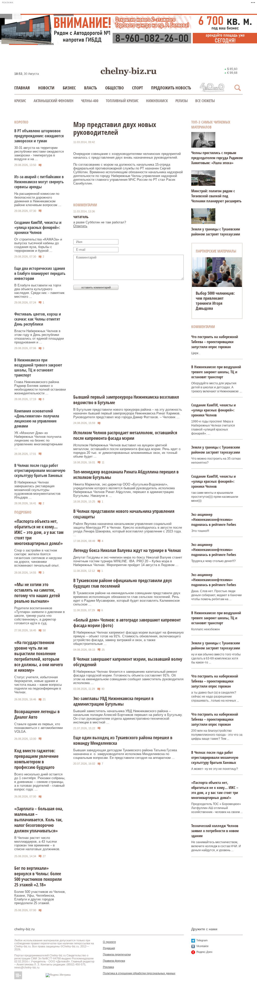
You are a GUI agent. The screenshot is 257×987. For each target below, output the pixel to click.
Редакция (109, 948)
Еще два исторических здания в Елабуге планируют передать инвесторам (40, 273)
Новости (46, 88)
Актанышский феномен (54, 100)
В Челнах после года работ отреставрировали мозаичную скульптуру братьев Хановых (39, 470)
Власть (90, 88)
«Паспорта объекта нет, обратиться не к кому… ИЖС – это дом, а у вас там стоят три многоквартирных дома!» (38, 532)
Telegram (202, 940)
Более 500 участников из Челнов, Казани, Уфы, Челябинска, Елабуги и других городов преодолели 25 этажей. (40, 897)
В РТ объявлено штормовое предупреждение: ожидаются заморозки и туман (39, 136)
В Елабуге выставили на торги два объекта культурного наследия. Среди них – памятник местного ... (39, 290)
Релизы (181, 100)
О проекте (109, 941)
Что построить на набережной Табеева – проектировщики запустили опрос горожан (214, 341)
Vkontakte (202, 946)
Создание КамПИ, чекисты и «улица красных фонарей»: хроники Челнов (37, 227)
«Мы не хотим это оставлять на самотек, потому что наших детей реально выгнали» (37, 592)
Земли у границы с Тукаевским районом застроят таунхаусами (215, 231)
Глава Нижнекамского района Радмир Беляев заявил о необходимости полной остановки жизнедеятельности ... (40, 387)
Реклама (108, 966)
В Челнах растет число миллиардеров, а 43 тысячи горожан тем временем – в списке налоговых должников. (37, 843)
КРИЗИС (20, 100)
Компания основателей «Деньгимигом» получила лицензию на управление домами (36, 418)
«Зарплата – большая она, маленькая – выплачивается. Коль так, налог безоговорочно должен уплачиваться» (38, 820)
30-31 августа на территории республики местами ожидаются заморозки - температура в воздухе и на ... (39, 153)
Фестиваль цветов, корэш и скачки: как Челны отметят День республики (37, 319)
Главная (22, 88)
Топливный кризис (122, 100)
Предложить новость (171, 88)
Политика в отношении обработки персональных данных (139, 973)
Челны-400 (89, 100)
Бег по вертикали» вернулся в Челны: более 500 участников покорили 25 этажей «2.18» (38, 876)
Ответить (80, 226)
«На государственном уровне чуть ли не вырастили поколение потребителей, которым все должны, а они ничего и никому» (38, 656)
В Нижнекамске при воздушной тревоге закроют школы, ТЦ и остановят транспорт (38, 367)
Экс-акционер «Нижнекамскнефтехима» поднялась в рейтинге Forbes (213, 519)
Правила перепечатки (117, 954)
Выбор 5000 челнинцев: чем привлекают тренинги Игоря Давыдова (215, 300)
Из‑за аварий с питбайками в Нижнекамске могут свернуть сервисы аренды (39, 182)
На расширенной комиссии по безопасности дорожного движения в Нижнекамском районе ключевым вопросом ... (37, 199)
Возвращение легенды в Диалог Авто (37, 714)
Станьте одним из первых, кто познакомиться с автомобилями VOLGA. (38, 727)
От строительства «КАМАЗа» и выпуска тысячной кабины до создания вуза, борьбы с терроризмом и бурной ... (38, 245)
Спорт (137, 88)
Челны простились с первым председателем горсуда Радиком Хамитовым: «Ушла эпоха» (217, 157)
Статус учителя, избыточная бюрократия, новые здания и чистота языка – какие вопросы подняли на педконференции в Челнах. (38, 684)
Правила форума (114, 960)
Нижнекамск (157, 100)
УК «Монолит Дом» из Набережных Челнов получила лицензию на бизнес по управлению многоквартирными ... (38, 440)
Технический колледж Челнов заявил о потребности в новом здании (215, 830)
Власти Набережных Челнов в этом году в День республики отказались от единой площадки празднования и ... (39, 336)
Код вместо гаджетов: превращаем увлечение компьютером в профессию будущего (36, 759)
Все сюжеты (205, 100)
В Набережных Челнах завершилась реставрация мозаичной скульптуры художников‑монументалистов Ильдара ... (37, 489)
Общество (114, 88)
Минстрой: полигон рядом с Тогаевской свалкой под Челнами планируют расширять (216, 195)
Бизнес (69, 88)
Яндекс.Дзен (204, 951)
